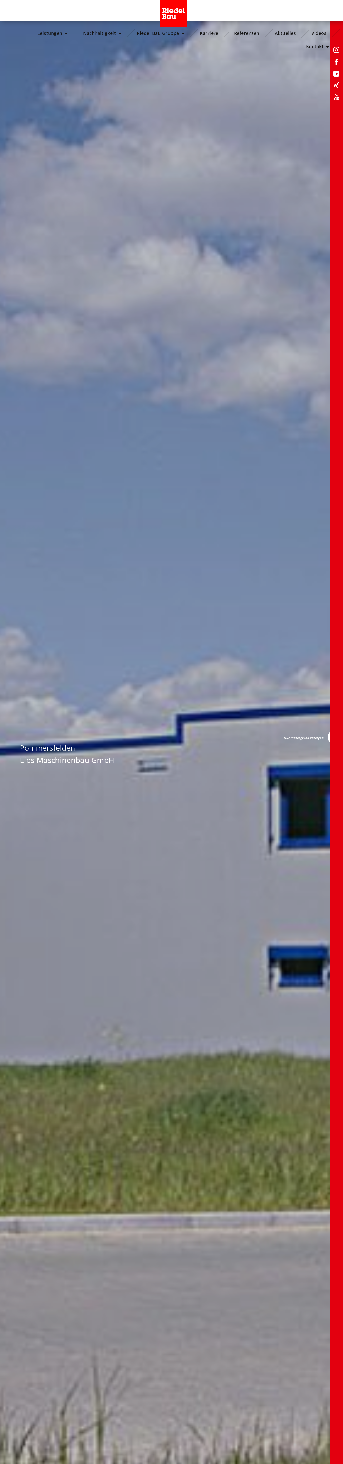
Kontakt (315, 46)
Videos (318, 33)
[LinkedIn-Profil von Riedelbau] (336, 74)
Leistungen (49, 33)
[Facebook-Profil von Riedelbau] (336, 63)
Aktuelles (285, 33)
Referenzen (246, 33)
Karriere (209, 33)
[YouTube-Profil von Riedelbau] (336, 98)
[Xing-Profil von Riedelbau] (336, 86)
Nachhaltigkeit (99, 33)
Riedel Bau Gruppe (158, 33)
